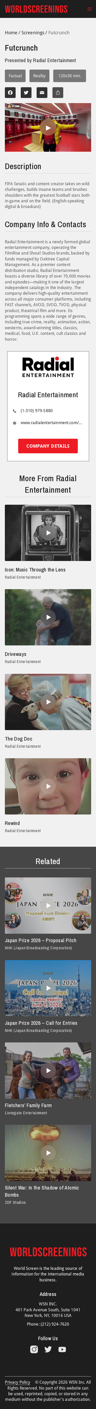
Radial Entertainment (23, 577)
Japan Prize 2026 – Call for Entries (41, 1022)
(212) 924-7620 (55, 1324)
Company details (47, 446)
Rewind (12, 823)
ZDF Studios (15, 1202)
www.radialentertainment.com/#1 (52, 422)
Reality (39, 75)
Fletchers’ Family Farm (28, 1105)
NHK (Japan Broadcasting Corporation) (38, 948)
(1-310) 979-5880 (37, 410)
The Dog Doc (18, 738)
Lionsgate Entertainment (26, 1113)
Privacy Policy (17, 1382)
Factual (15, 75)
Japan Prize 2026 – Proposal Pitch (40, 940)
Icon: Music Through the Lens (35, 569)
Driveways (16, 654)
